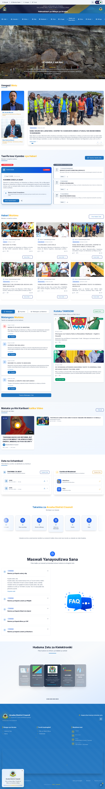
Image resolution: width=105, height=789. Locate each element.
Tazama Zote (44, 476)
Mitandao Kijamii (16, 2)
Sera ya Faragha (77, 785)
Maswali (6, 2)
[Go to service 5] (53, 703)
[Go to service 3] (50, 703)
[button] (26, 585)
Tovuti (35, 2)
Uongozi (27, 2)
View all (100, 414)
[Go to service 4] (51, 703)
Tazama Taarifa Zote (95, 162)
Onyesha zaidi (11, 595)
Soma (62, 180)
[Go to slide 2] (6, 79)
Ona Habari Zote (96, 221)
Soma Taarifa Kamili (10, 205)
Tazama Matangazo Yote (26, 399)
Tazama (13, 341)
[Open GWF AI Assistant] (101, 785)
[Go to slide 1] (3, 79)
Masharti (88, 785)
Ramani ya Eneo (98, 785)
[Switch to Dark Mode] (92, 2)
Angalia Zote (97, 315)
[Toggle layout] (22, 770)
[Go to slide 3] (9, 79)
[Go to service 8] (57, 703)
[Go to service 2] (48, 703)
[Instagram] (101, 723)
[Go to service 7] (56, 703)
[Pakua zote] (44, 485)
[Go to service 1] (47, 703)
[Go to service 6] (54, 703)
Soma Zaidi (34, 146)
